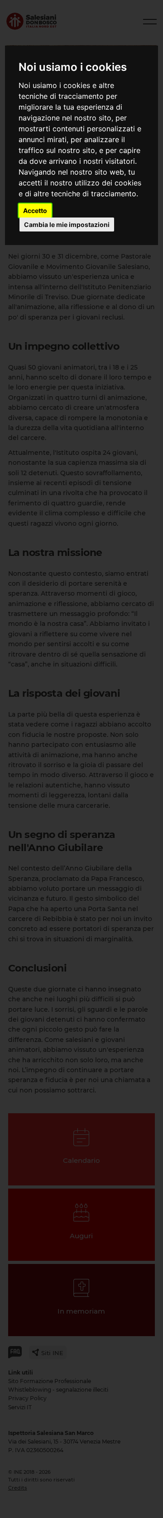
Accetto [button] (35, 210)
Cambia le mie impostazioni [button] (67, 224)
